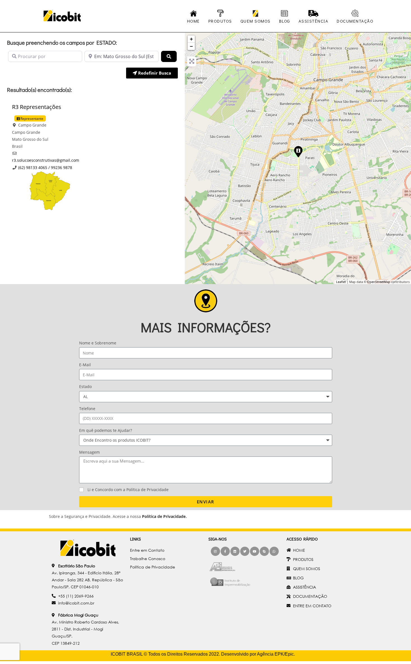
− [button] (191, 46)
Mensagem (89, 452)
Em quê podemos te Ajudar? (105, 430)
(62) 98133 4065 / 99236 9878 (45, 167)
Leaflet (341, 282)
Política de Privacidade (164, 516)
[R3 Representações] (298, 151)
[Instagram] (215, 551)
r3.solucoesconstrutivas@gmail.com (45, 160)
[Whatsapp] (274, 551)
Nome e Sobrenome (97, 343)
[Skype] (264, 551)
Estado (85, 386)
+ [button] (191, 39)
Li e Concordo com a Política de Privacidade (128, 489)
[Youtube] (254, 551)
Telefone (87, 408)
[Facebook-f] (225, 551)
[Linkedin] (235, 551)
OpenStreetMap (378, 282)
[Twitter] (244, 551)
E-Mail (85, 364)
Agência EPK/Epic (275, 654)
